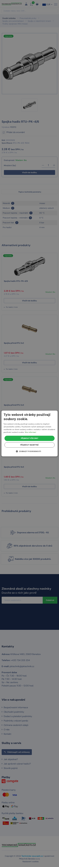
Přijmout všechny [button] (29, 438)
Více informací (30, 432)
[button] (29, 451)
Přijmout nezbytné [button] (29, 445)
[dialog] (30, 433)
